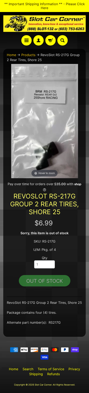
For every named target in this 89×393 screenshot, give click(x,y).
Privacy (74, 369)
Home (11, 55)
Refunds (53, 374)
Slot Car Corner (43, 384)
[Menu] (26, 40)
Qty (44, 258)
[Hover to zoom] (44, 121)
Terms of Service (51, 369)
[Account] (38, 40)
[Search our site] (62, 40)
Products (28, 55)
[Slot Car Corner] (44, 23)
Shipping (36, 374)
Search (28, 369)
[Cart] (50, 40)
